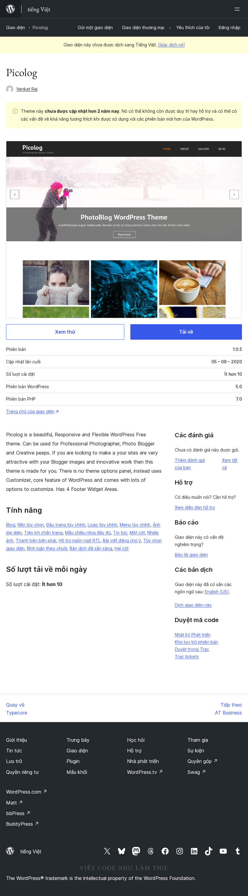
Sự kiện (196, 751)
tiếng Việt (30, 851)
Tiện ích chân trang (43, 532)
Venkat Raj (27, 89)
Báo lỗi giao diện (191, 554)
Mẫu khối (77, 772)
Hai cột (122, 548)
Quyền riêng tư (22, 772)
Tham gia (198, 740)
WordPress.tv (145, 772)
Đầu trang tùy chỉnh (65, 524)
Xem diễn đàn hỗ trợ (195, 507)
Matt (14, 803)
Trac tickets (187, 656)
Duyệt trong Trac (192, 649)
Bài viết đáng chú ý (122, 540)
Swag (197, 772)
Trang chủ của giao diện (30, 411)
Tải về (186, 332)
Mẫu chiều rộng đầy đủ (88, 532)
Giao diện (15, 27)
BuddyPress (22, 824)
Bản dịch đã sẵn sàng (91, 548)
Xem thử (65, 332)
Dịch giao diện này (193, 605)
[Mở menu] (238, 9)
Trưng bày (78, 740)
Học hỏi (136, 740)
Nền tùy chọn (31, 524)
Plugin (73, 761)
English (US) (217, 591)
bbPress (18, 813)
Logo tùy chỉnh (102, 524)
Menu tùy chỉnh (135, 524)
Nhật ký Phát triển (192, 634)
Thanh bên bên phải (36, 540)
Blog (10, 524)
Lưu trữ (14, 761)
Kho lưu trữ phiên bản (196, 642)
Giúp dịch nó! (171, 44)
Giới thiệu (16, 740)
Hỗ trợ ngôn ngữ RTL (79, 540)
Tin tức (120, 532)
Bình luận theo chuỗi (47, 548)
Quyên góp (203, 761)
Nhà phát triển (143, 761)
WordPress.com (26, 792)
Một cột (137, 532)
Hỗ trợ (134, 751)
